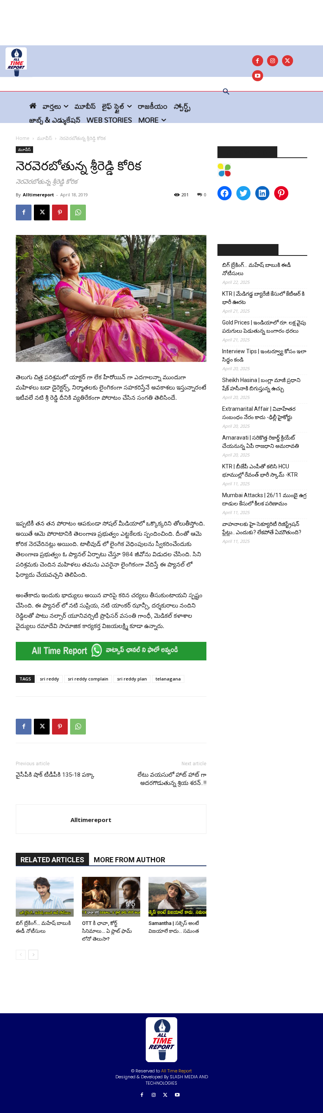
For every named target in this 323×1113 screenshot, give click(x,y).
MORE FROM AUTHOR (129, 860)
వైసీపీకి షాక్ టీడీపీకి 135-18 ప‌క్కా (55, 774)
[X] (287, 60)
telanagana (168, 679)
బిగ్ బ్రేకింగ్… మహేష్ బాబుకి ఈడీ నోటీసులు (256, 269)
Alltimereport (38, 195)
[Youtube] (177, 1095)
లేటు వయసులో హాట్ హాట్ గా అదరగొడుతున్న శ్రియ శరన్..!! (171, 779)
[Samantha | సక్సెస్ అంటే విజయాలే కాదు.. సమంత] (177, 897)
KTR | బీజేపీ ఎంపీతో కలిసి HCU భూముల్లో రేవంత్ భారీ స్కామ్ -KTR (260, 470)
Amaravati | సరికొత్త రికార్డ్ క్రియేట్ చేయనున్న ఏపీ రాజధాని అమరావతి (260, 441)
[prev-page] (21, 955)
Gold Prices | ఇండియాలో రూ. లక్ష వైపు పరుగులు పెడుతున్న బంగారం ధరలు (264, 326)
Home (23, 138)
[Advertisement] (161, 17)
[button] (226, 92)
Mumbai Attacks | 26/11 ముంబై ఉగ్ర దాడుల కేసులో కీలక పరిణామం (264, 499)
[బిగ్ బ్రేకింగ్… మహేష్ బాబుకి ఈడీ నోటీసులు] (45, 897)
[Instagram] (272, 60)
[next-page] (33, 955)
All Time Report (176, 1071)
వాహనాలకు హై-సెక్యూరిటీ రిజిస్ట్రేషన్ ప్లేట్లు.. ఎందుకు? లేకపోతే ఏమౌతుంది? (261, 528)
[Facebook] (257, 60)
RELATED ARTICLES (52, 860)
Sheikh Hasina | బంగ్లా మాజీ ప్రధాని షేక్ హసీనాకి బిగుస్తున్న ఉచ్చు (261, 384)
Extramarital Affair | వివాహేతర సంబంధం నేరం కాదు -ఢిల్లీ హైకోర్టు (258, 413)
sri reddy (49, 679)
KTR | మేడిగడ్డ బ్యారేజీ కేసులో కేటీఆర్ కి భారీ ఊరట (263, 298)
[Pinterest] (60, 212)
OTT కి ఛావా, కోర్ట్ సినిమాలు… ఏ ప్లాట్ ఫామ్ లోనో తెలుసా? (107, 931)
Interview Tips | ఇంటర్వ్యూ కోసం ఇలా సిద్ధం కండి (264, 355)
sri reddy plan (132, 679)
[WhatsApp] (78, 212)
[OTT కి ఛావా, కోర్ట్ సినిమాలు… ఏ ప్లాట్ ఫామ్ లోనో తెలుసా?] (111, 897)
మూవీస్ (44, 138)
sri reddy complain (88, 679)
